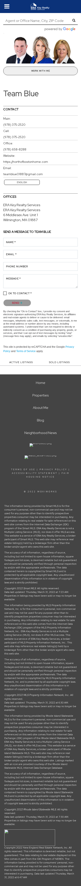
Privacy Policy (53, 469)
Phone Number (17, 266)
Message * (13, 278)
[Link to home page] (40, 6)
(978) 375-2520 (14, 125)
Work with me (40, 70)
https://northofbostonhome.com (25, 162)
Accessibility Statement (34, 473)
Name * (11, 242)
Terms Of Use (23, 469)
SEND (16, 302)
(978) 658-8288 (14, 149)
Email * (11, 254)
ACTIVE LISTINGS (21, 362)
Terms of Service (26, 351)
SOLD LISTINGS (59, 362)
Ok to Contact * (20, 293)
